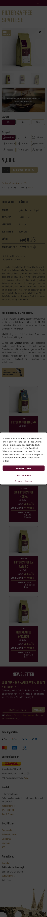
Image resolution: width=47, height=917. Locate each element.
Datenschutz (19, 481)
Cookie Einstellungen (23, 475)
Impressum (28, 481)
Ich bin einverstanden (23, 468)
